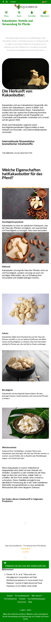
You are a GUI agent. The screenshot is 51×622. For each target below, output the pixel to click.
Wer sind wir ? (37, 596)
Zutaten (10, 596)
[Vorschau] (25, 543)
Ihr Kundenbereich (22, 596)
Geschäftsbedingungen (36, 599)
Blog (30, 602)
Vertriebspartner (10, 599)
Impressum (22, 602)
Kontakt (13, 2)
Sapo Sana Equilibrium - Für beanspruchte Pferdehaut (25, 546)
